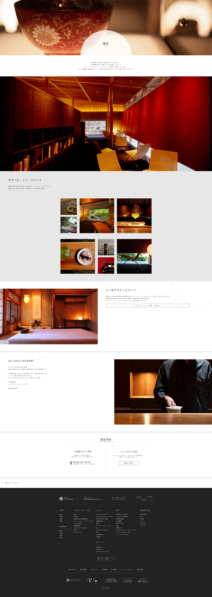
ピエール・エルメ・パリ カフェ (83, 521)
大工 (141, 516)
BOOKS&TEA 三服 (102, 519)
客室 (61, 514)
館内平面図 (83, 569)
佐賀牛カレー (100, 549)
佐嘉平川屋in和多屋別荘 (81, 519)
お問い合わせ (72, 569)
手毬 (75, 530)
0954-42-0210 (84, 463)
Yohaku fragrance (102, 530)
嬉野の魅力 (143, 514)
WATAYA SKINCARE (102, 551)
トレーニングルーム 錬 (123, 532)
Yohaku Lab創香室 (122, 516)
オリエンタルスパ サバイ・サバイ (126, 530)
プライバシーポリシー (126, 569)
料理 (61, 516)
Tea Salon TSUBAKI (80, 528)
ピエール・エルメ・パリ (103, 525)
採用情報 (104, 569)
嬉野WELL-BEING (122, 514)
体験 (117, 510)
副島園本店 (99, 521)
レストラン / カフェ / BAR (82, 510)
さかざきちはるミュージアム (104, 516)
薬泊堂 (98, 536)
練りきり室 (119, 523)
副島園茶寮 (77, 525)
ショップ (98, 510)
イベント (142, 521)
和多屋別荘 (63, 526)
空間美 (142, 519)
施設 (61, 521)
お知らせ (142, 523)
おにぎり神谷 (77, 523)
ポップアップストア (102, 514)
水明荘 (62, 510)
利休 (75, 514)
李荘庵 (76, 516)
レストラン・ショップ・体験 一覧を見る (147, 305)
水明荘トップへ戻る (11, 483)
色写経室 (118, 521)
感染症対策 (140, 569)
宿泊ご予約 (128, 463)
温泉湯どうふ (100, 547)
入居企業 (113, 569)
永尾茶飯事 (99, 534)
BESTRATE (112, 559)
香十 (97, 532)
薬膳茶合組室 (120, 519)
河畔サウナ (119, 528)
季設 (97, 523)
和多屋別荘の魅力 (145, 510)
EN (148, 497)
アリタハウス (77, 532)
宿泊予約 (144, 499)
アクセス (142, 525)
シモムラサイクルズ (122, 534)
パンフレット (94, 569)
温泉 (61, 519)
